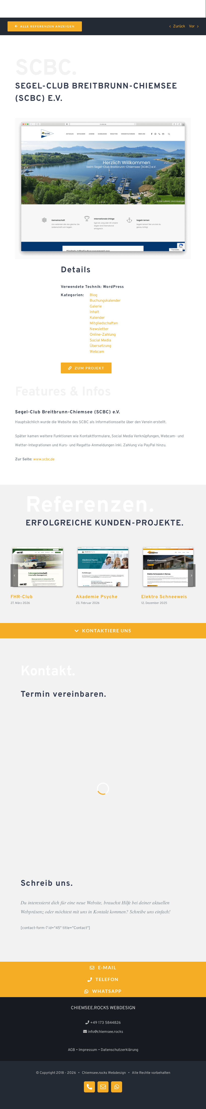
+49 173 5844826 (105, 1023)
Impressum (88, 1050)
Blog (93, 295)
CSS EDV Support (103, 567)
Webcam (97, 351)
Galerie (96, 306)
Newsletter (99, 329)
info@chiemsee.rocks (105, 1032)
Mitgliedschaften (104, 323)
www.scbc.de (44, 459)
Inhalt (94, 312)
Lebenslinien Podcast (37, 567)
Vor (192, 26)
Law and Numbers (168, 567)
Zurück (179, 26)
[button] (14, 575)
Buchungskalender (105, 300)
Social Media (100, 340)
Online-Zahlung (103, 334)
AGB (71, 1050)
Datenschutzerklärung (119, 1050)
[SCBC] (103, 119)
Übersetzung (100, 346)
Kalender (97, 318)
